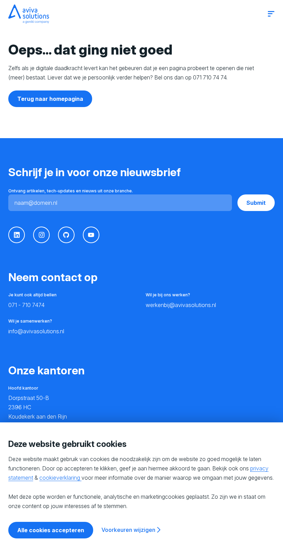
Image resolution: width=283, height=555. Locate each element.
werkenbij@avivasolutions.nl (181, 305)
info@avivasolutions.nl (36, 331)
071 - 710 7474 (26, 305)
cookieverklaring (60, 477)
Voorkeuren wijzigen (128, 529)
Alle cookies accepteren (50, 530)
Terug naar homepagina (50, 98)
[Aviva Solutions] (28, 13)
